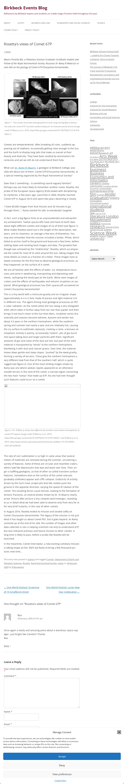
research (97, 226)
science (108, 229)
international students (101, 208)
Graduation (99, 197)
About (7, 23)
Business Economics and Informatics (102, 176)
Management (100, 219)
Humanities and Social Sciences (73, 23)
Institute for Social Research (103, 109)
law (92, 213)
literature (97, 216)
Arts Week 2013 (96, 159)
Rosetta (26, 563)
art (111, 153)
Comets (50, 559)
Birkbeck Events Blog (25, 8)
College (93, 101)
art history (94, 157)
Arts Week (108, 156)
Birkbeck (99, 165)
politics (95, 223)
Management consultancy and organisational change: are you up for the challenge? (104, 78)
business (98, 169)
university (97, 239)
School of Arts (112, 227)
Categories (95, 125)
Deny (62, 765)
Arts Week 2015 (97, 161)
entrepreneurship (102, 191)
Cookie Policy (60, 780)
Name (8, 711)
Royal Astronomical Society (44, 563)
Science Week (103, 233)
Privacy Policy (32, 30)
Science (101, 23)
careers (95, 183)
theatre (102, 236)
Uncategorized (97, 128)
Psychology (106, 224)
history (114, 198)
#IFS (107, 148)
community (96, 186)
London (112, 216)
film (93, 194)
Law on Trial (100, 213)
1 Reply (7, 51)
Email (8, 724)
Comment (10, 675)
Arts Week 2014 (110, 159)
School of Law (96, 229)
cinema (105, 183)
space (60, 563)
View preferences (62, 774)
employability (105, 188)
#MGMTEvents (97, 150)
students (94, 236)
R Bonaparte (18, 567)
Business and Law (40, 23)
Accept (62, 756)
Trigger (109, 236)
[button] (119, 732)
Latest (21, 23)
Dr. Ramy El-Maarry (25, 167)
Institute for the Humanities (103, 105)
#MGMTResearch (99, 153)
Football (100, 194)
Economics (94, 188)
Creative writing (110, 186)
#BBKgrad (97, 148)
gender (110, 194)
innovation (96, 200)
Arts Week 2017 (112, 161)
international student (99, 203)
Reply (6, 645)
